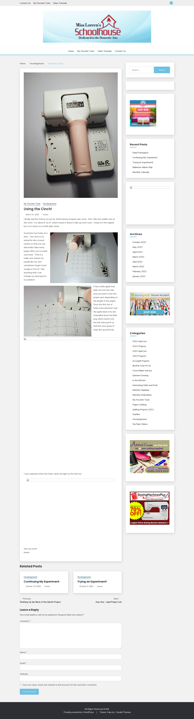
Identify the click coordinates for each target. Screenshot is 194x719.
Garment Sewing (140, 375)
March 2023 (138, 256)
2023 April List (139, 351)
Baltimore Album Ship (143, 167)
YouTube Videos (140, 424)
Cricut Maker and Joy (142, 370)
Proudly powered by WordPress (79, 712)
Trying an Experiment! (92, 581)
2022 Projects (139, 346)
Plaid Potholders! (140, 152)
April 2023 (138, 252)
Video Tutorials (60, 3)
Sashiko (136, 414)
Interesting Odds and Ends (145, 385)
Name (23, 652)
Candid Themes (123, 712)
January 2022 (139, 276)
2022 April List (139, 341)
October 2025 (139, 242)
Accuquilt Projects (141, 361)
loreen (45, 214)
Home (71, 51)
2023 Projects (139, 356)
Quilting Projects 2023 (143, 409)
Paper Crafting (139, 404)
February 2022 (140, 271)
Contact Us (25, 3)
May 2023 (138, 247)
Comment (25, 621)
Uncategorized (49, 203)
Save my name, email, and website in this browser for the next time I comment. (60, 684)
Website (24, 674)
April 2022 (138, 261)
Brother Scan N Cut (142, 365)
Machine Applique (141, 390)
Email (23, 663)
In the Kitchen (139, 380)
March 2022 (138, 266)
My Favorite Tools (41, 3)
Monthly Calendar (141, 172)
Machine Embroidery (142, 394)
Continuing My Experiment (41, 581)
